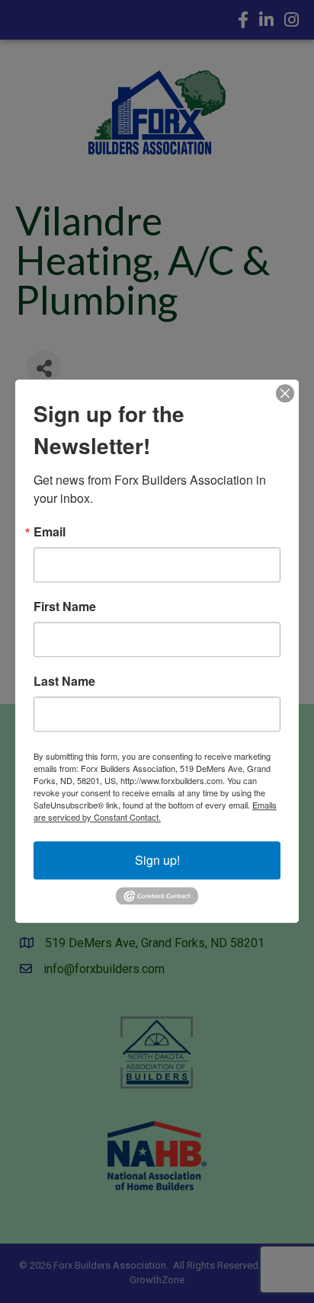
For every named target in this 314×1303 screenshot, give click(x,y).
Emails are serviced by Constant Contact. (155, 811)
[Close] (285, 393)
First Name (65, 606)
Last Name (64, 681)
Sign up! (157, 860)
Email (50, 532)
